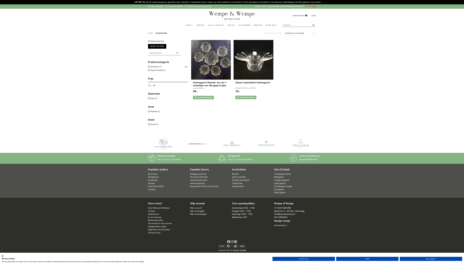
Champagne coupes (283, 186)
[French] (312, 6)
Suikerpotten (238, 186)
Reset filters (157, 46)
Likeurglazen (280, 183)
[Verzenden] (313, 25)
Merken (258, 25)
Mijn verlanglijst (197, 211)
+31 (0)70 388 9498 (272, 6)
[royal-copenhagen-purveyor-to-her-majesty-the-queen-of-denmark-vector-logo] (232, 144)
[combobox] (299, 25)
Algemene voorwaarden (159, 229)
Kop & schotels (239, 177)
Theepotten (237, 183)
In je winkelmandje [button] (204, 97)
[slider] (149, 82)
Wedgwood (153, 177)
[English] (314, 6)
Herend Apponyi (197, 183)
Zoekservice (153, 214)
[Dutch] (307, 6)
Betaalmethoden (155, 220)
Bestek (231, 25)
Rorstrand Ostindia (199, 177)
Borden (235, 174)
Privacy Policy (154, 232)
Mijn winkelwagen (198, 214)
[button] (300, 15)
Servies (200, 25)
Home (150, 33)
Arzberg (151, 189)
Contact (151, 211)
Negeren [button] (326, 2)
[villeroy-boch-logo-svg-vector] (300, 144)
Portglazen (279, 189)
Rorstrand (152, 174)
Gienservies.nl (280, 225)
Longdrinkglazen (282, 180)
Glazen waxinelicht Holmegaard (252, 82)
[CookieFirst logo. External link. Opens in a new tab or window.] (3, 256)
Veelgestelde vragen (157, 226)
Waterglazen (280, 192)
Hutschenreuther (156, 186)
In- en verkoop (154, 217)
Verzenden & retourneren (160, 223)
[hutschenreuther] (163, 144)
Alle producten (157, 41)
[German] (309, 6)
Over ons (271, 25)
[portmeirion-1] (198, 143)
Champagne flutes (282, 174)
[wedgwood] (266, 144)
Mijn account (196, 208)
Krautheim (153, 180)
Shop (188, 25)
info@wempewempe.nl (294, 6)
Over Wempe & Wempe (158, 208)
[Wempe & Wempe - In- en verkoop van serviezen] (232, 15)
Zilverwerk (244, 25)
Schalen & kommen (241, 180)
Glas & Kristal (216, 25)
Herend (151, 183)
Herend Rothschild (198, 180)
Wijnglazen (279, 177)
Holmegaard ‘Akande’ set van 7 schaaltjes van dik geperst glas (209, 84)
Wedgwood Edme (198, 174)
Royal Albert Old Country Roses (204, 186)
